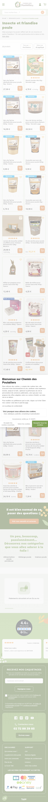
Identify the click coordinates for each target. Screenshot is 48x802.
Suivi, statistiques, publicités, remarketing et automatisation (22, 414)
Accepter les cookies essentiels (8, 424)
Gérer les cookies (24, 424)
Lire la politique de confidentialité (12, 406)
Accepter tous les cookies (40, 424)
